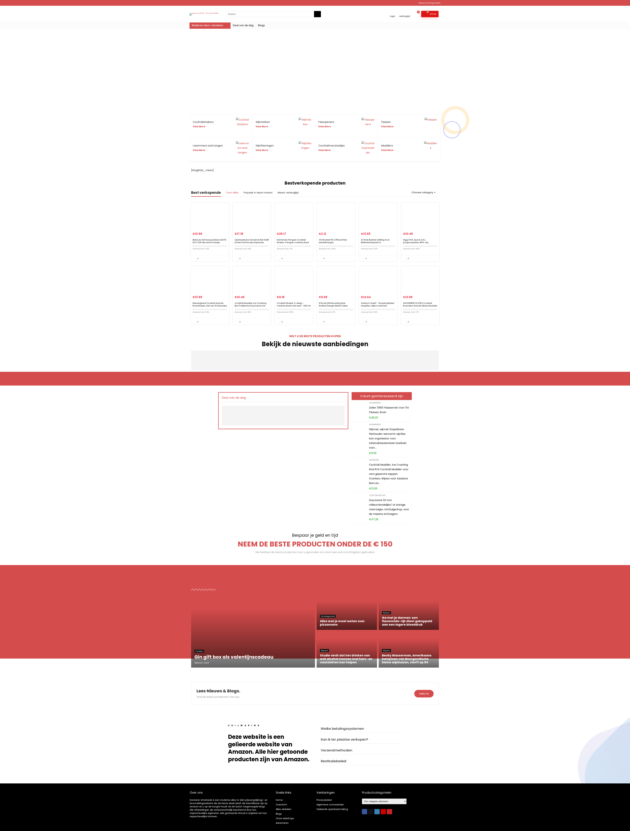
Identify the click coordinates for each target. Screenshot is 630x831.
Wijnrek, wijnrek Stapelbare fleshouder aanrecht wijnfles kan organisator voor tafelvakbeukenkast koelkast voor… (388, 438)
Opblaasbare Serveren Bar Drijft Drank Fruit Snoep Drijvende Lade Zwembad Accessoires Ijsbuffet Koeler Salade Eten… (252, 243)
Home (279, 800)
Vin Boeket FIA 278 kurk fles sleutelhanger (333, 241)
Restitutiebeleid (333, 761)
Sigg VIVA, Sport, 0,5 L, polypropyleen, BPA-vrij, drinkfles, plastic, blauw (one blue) (418, 243)
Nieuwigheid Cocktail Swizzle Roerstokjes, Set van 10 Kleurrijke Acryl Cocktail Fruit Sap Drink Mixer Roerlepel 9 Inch (210, 307)
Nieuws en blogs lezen (430, 2)
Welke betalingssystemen (342, 728)
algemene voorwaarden (330, 804)
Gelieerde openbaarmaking (332, 809)
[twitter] (370, 811)
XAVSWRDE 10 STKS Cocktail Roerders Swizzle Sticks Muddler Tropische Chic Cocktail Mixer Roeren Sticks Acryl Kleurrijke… (420, 307)
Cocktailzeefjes (377, 495)
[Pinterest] (389, 811)
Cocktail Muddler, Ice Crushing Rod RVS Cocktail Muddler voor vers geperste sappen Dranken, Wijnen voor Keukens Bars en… (389, 474)
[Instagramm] (377, 811)
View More (199, 126)
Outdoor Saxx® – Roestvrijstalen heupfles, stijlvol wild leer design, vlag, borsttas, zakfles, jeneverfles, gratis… (377, 307)
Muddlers (374, 459)
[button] (360, 729)
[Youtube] (383, 811)
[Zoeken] (317, 14)
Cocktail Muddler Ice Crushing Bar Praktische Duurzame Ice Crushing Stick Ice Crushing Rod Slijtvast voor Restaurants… (251, 307)
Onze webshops (285, 818)
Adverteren (282, 823)
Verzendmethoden (336, 750)
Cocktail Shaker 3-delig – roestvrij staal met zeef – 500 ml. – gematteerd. (294, 306)
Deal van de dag (243, 25)
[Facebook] (364, 811)
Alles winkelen (283, 809)
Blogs (261, 25)
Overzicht (281, 804)
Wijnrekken (374, 402)
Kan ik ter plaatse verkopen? (344, 739)
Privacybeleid (324, 800)
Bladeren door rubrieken (207, 25)
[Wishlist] (404, 12)
